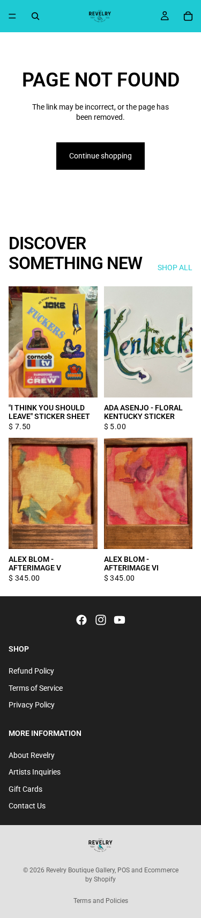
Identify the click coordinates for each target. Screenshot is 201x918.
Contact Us (27, 805)
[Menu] (12, 16)
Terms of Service (36, 687)
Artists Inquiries (35, 772)
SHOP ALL (175, 267)
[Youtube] (119, 619)
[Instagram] (100, 619)
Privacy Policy (32, 704)
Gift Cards (25, 788)
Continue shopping (100, 155)
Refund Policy (31, 670)
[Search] (35, 16)
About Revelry (32, 754)
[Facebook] (81, 619)
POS (123, 870)
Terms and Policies (100, 901)
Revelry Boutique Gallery (80, 870)
